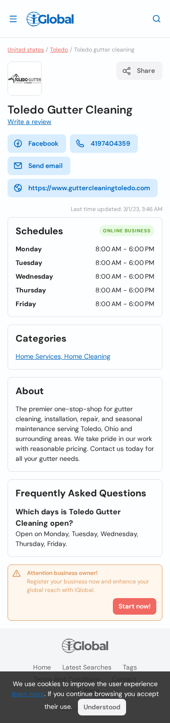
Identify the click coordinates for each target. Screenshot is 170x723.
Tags (130, 667)
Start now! (135, 606)
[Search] (156, 18)
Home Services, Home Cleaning (63, 356)
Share (146, 70)
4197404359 (110, 143)
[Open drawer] (13, 18)
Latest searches (86, 667)
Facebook (43, 143)
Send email (45, 165)
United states (26, 49)
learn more (28, 693)
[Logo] (50, 18)
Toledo (59, 49)
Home (42, 667)
